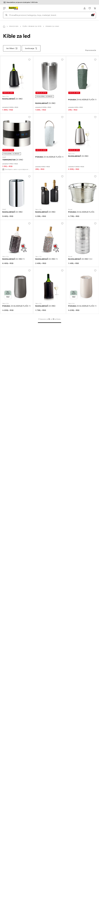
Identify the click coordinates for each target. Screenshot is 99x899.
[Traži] (6, 15)
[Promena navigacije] (4, 8)
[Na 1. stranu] (49, 322)
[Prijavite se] (84, 8)
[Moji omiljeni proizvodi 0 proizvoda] (89, 8)
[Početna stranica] (4, 26)
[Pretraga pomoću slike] (93, 15)
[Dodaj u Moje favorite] (29, 59)
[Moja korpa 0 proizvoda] (94, 8)
